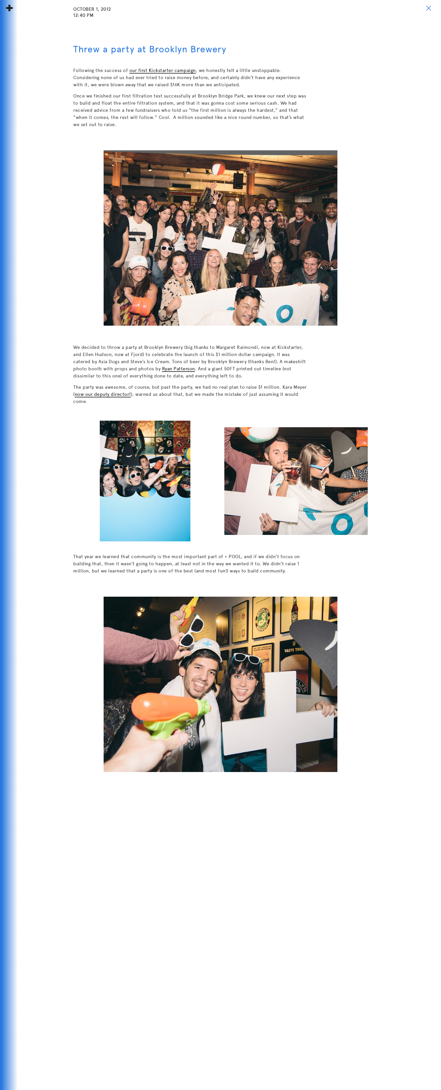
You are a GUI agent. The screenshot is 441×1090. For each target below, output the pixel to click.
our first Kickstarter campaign (162, 70)
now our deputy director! (103, 394)
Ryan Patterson (178, 368)
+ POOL (9, 8)
